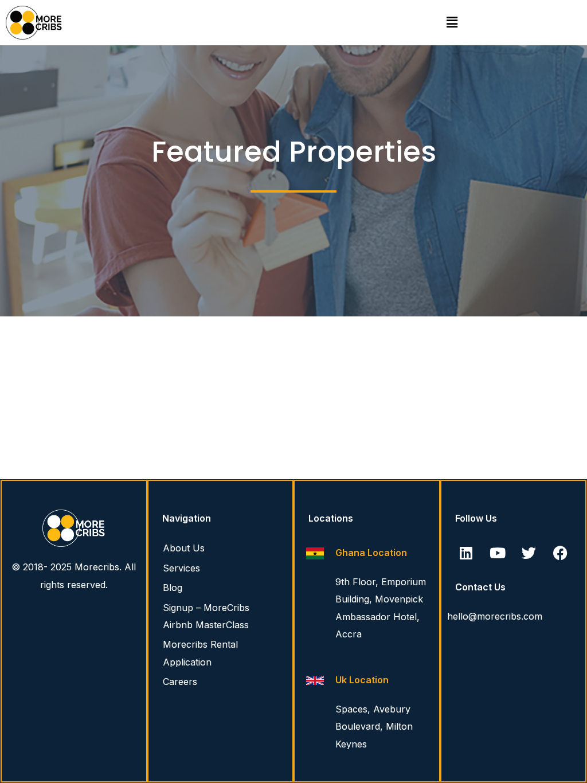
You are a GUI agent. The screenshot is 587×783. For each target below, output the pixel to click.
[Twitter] (529, 552)
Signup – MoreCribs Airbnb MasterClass (206, 616)
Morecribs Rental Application (200, 653)
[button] (452, 22)
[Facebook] (560, 552)
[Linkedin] (466, 552)
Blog (172, 587)
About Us (184, 548)
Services (181, 568)
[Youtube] (497, 552)
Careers (180, 681)
